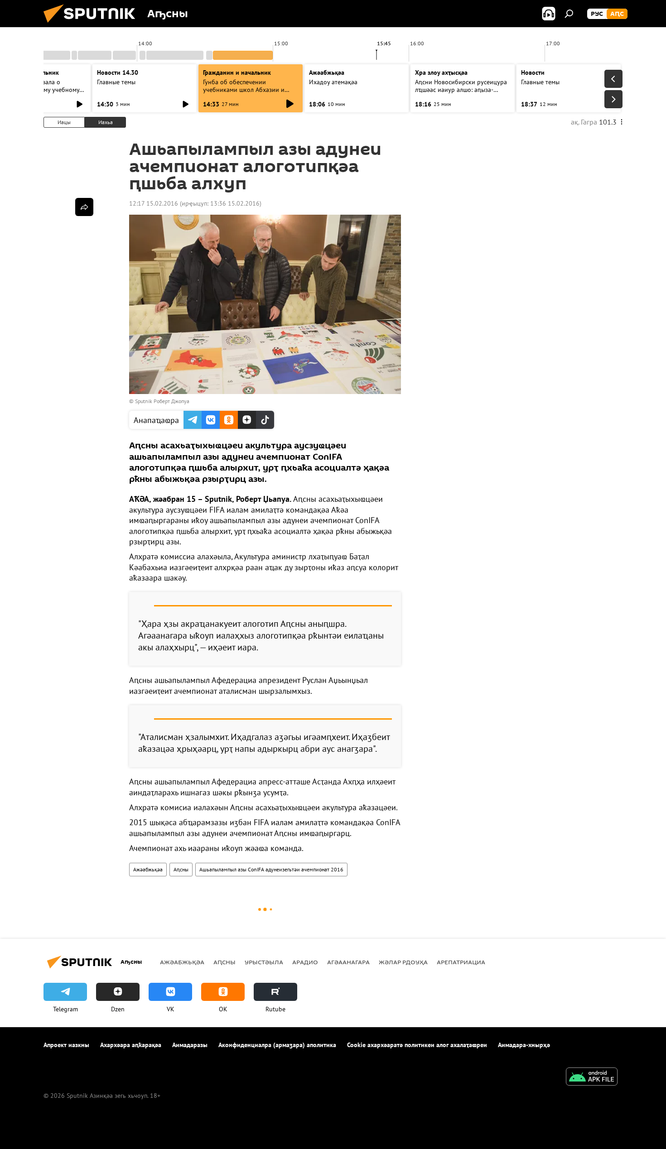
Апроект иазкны (66, 1045)
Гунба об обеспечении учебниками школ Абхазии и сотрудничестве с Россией (244, 89)
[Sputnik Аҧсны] (93, 25)
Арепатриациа (461, 962)
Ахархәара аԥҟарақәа (130, 1045)
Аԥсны (181, 869)
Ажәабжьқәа (148, 869)
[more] (84, 207)
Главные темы (116, 82)
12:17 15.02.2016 (153, 203)
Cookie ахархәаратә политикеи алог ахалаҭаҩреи (417, 1045)
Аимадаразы (190, 1045)
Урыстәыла (264, 962)
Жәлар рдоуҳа (403, 962)
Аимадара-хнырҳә (524, 1045)
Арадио (305, 962)
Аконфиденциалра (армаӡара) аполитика (277, 1045)
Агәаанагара (348, 962)
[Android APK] (592, 1077)
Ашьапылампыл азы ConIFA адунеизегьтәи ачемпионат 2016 (271, 869)
